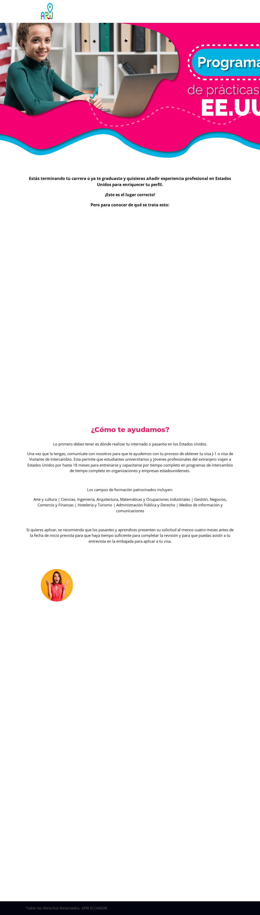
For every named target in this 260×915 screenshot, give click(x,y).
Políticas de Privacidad (160, 19)
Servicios (123, 11)
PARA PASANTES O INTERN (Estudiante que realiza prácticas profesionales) (132, 648)
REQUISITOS (166, 597)
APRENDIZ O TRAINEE (200, 640)
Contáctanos (92, 19)
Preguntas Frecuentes (122, 19)
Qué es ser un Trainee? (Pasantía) (191, 224)
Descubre (170, 11)
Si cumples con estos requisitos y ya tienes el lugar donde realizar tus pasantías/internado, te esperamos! (166, 867)
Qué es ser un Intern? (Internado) (68, 223)
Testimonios (149, 11)
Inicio (81, 11)
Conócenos (99, 11)
